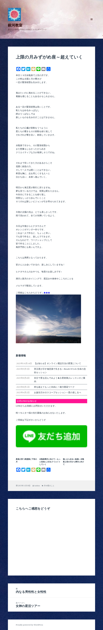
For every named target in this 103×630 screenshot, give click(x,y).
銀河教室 (15, 25)
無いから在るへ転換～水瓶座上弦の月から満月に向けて (73, 461)
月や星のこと (49, 486)
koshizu (37, 486)
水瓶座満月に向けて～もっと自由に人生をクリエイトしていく (49, 461)
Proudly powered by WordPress (29, 625)
